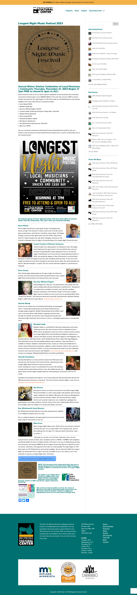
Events (105, 524)
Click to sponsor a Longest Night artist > (37, 458)
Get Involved (107, 535)
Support (84, 10)
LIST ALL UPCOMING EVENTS (97, 84)
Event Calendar (108, 526)
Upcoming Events (95, 10)
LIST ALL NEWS (93, 151)
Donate (105, 533)
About (77, 10)
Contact (105, 542)
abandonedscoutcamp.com (53, 299)
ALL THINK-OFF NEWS (95, 224)
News (105, 540)
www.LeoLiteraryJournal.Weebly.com (62, 351)
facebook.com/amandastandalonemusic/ (31, 382)
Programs (69, 10)
